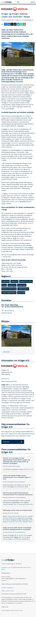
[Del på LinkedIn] (8, 24)
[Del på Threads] (15, 24)
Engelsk (8, 610)
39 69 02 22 (5, 378)
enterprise (5, 281)
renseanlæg (22, 285)
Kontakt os (4, 567)
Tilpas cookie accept (7, 590)
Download (6, 351)
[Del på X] (11, 24)
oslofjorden (12, 285)
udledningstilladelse (9, 292)
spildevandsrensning (9, 289)
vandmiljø (21, 292)
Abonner (6, 442)
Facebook (10, 587)
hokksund (14, 281)
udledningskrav (23, 289)
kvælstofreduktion (26, 281)
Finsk (20, 610)
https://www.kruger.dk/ (9, 381)
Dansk (3, 610)
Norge (4, 285)
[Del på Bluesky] (18, 24)
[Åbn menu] (18, 2)
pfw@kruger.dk (6, 313)
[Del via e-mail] (24, 24)
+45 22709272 (9, 310)
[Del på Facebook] (5, 24)
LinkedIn (3, 587)
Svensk (17, 610)
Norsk (12, 610)
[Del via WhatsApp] (21, 24)
